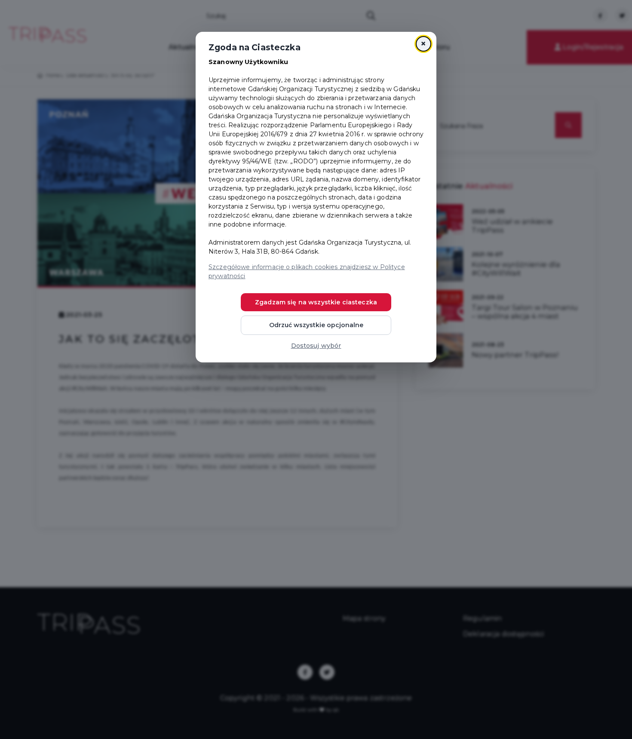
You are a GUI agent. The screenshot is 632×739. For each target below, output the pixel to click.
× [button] (423, 43)
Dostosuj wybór (316, 346)
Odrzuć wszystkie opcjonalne (316, 325)
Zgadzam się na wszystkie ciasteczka (316, 302)
